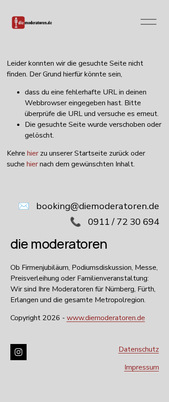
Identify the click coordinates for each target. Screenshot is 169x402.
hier (32, 153)
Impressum (141, 367)
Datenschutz (139, 349)
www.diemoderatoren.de (106, 318)
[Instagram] (18, 352)
